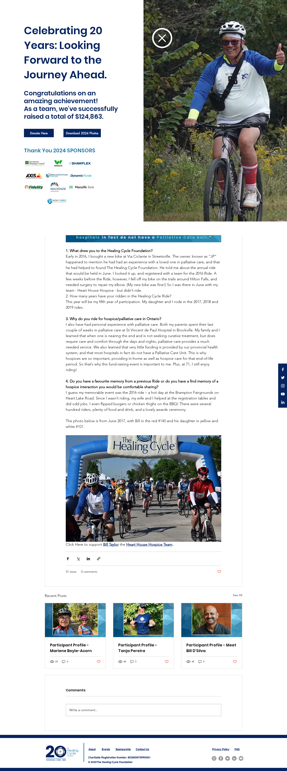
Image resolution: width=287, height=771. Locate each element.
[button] (162, 38)
